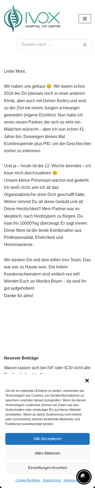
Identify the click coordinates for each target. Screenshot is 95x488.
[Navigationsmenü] (85, 18)
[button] (87, 380)
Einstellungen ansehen (47, 467)
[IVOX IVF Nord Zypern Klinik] (32, 18)
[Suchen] (85, 44)
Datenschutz (52, 480)
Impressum (71, 480)
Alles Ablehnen (47, 453)
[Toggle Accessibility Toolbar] (84, 477)
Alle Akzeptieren (47, 438)
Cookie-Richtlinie (28, 480)
